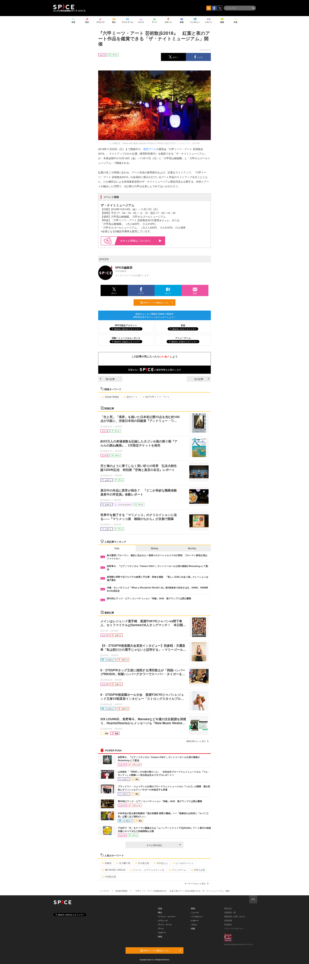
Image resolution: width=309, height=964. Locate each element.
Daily (116, 548)
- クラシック (162, 920)
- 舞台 (159, 912)
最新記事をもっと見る (196, 741)
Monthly (192, 548)
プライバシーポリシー (233, 928)
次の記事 (198, 379)
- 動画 (192, 908)
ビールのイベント (185, 863)
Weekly (154, 548)
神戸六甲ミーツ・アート (157, 396)
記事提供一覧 (230, 912)
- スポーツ (161, 932)
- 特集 (192, 928)
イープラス (104, 890)
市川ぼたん (162, 863)
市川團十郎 (124, 863)
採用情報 (228, 920)
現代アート (149, 149)
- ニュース (194, 912)
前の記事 (110, 379)
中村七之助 (199, 869)
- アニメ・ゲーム (164, 924)
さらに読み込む (154, 845)
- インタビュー (196, 916)
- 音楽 (159, 908)
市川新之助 (143, 863)
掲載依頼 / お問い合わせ (234, 916)
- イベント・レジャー (166, 916)
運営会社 (228, 908)
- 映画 (159, 936)
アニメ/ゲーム (179, 869)
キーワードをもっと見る (195, 883)
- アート (160, 928)
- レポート (194, 920)
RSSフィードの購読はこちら (156, 302)
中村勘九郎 (110, 876)
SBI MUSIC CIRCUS (115, 869)
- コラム (193, 924)
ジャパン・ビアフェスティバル (148, 869)
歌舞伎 (108, 863)
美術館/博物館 (112, 396)
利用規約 (228, 924)
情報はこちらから (140, 240)
